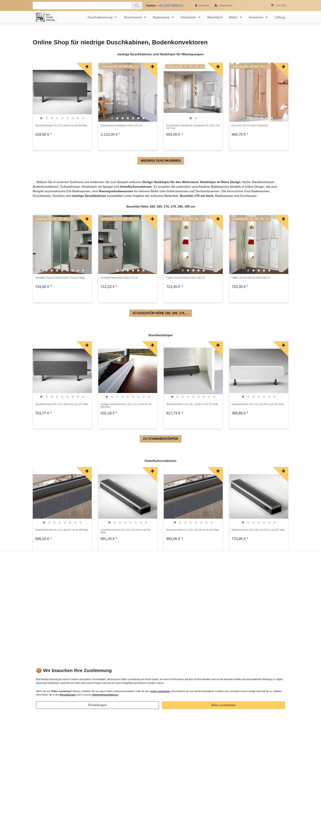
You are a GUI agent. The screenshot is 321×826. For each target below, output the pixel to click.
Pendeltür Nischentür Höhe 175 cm (119, 277)
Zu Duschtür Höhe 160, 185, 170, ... (161, 313)
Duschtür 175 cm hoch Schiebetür (250, 125)
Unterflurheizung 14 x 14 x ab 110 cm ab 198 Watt (61, 529)
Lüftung (280, 17)
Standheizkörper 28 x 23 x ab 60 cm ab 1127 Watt (61, 404)
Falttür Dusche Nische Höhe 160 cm (251, 277)
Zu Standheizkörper (160, 438)
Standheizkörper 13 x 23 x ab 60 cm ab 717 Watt (192, 404)
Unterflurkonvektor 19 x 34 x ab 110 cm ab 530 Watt (125, 531)
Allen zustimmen (223, 705)
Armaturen (256, 17)
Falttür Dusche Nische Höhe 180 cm (185, 277)
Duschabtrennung (100, 17)
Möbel (233, 17)
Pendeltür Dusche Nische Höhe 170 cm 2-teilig (60, 277)
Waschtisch (215, 17)
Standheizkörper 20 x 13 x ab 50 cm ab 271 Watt (257, 404)
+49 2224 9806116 (170, 5)
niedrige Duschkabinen (161, 160)
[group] (62, 92)
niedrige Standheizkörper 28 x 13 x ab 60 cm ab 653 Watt (126, 405)
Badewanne (161, 17)
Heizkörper (189, 17)
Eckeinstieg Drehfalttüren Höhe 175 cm (121, 125)
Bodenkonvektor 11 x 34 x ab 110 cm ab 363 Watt (192, 529)
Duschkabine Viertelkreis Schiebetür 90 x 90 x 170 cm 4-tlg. (193, 126)
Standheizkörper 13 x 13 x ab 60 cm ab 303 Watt (61, 125)
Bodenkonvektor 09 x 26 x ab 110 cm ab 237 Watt (258, 529)
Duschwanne (133, 17)
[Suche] (136, 5)
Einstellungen (97, 705)
